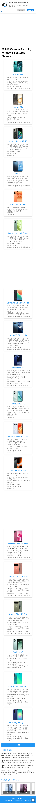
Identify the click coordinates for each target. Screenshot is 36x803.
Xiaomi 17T (8, 792)
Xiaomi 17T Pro (23, 792)
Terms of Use (18, 800)
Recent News (7, 750)
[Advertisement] (18, 28)
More (18, 745)
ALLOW (30, 10)
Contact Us (28, 800)
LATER (21, 10)
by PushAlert (5, 12)
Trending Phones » (10, 780)
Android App (8, 800)
